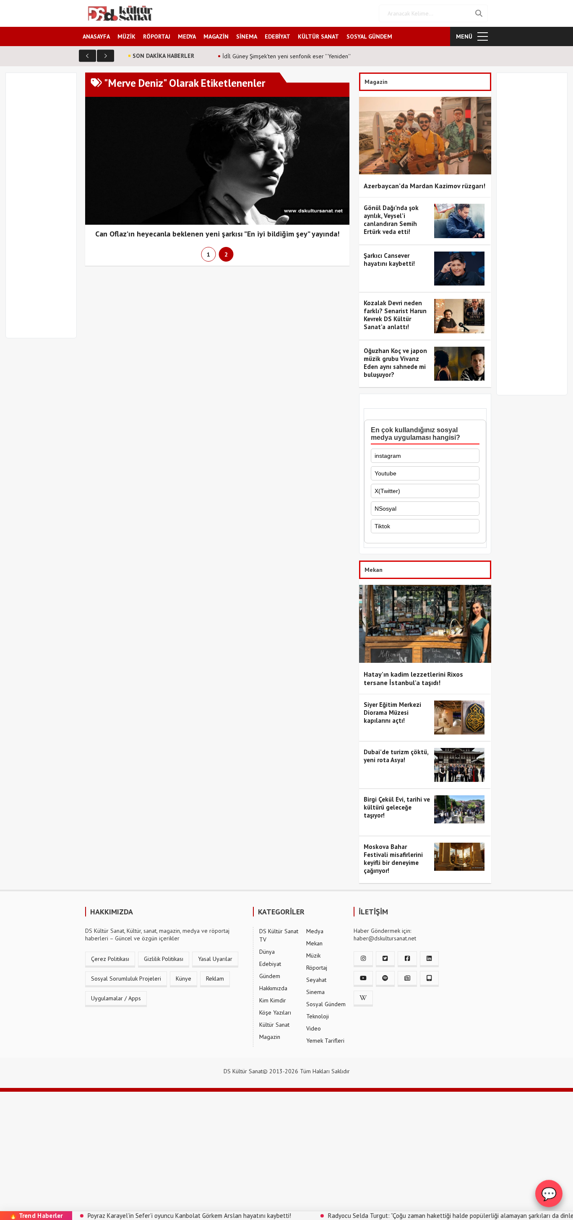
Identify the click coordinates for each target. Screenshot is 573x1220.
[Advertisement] (45, 210)
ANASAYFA (96, 36)
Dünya (267, 951)
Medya (314, 931)
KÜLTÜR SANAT (318, 36)
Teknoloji (317, 1016)
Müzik (313, 955)
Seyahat (316, 980)
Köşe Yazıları (275, 1012)
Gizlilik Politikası (163, 959)
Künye (183, 978)
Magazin (269, 1037)
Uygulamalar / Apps (116, 998)
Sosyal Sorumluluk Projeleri (126, 978)
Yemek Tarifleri (325, 1040)
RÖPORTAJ (156, 36)
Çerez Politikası (110, 959)
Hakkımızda (273, 988)
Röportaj (316, 967)
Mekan (314, 943)
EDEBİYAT (277, 36)
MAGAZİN (216, 36)
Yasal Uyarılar (215, 959)
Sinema (315, 992)
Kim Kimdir (272, 1000)
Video (313, 1028)
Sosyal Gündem (326, 1004)
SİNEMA (246, 36)
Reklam (215, 978)
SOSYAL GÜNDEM (369, 36)
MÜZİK (126, 36)
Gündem (269, 976)
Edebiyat (270, 964)
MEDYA (187, 36)
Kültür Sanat (274, 1024)
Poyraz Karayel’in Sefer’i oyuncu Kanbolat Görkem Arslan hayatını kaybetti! (156, 1216)
